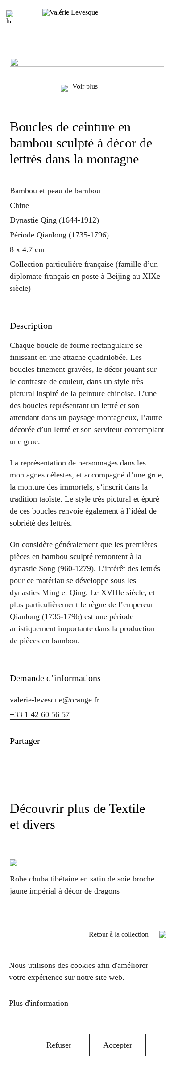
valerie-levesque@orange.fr (54, 700)
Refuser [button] (58, 1045)
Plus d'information (38, 1003)
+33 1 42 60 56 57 (40, 714)
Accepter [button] (117, 1045)
